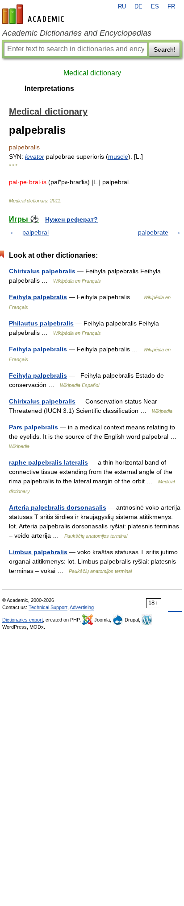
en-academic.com (34, 14)
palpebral (35, 232)
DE (138, 7)
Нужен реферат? (71, 219)
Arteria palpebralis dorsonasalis (57, 507)
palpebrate (153, 232)
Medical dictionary (92, 73)
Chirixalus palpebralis (42, 271)
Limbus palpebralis (38, 552)
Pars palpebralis (33, 427)
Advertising (82, 607)
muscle (118, 156)
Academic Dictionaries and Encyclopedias (76, 33)
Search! (165, 49)
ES (155, 7)
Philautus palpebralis (41, 323)
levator (34, 156)
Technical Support (48, 607)
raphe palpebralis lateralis (48, 462)
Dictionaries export (22, 619)
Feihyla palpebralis (38, 297)
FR (171, 7)
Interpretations (49, 88)
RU (122, 7)
